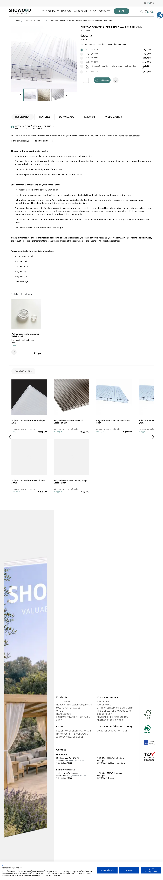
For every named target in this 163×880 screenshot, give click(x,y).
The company (63, 702)
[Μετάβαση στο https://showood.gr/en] (20, 11)
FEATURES (44, 117)
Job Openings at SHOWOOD (70, 737)
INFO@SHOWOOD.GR (74, 761)
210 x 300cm (118, 62)
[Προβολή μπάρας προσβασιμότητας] (160, 15)
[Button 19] (9, 437)
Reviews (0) (90, 117)
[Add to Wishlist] (115, 80)
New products (63, 714)
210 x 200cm (118, 58)
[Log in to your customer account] (145, 3)
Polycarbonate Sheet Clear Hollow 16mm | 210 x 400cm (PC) (117, 67)
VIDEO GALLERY (113, 117)
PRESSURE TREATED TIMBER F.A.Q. (73, 717)
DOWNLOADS (66, 117)
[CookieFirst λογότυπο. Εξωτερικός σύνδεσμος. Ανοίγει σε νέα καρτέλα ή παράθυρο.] (3, 865)
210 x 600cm (118, 72)
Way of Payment (105, 705)
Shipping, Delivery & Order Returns (115, 708)
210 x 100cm (118, 50)
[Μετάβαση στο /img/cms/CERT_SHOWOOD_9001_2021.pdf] (149, 760)
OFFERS (59, 711)
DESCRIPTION (22, 117)
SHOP (59, 720)
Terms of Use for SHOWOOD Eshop (114, 711)
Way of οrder (104, 702)
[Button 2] (141, 11)
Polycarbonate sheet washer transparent (25, 335)
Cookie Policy (104, 714)
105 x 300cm (118, 54)
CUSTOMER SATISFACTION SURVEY (112, 731)
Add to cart (105, 80)
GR (152, 3)
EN (148, 3)
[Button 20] (153, 437)
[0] (146, 10)
